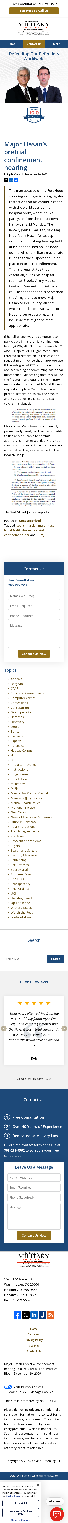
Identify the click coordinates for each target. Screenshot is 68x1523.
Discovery (17, 722)
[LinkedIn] (34, 1315)
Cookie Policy (16, 1392)
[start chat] (57, 1514)
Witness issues (21, 908)
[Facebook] (17, 1315)
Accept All (21, 1503)
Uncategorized (30, 521)
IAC (13, 760)
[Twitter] (26, 1315)
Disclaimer (34, 1334)
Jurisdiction (19, 779)
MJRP (14, 788)
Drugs (15, 727)
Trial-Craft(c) (20, 889)
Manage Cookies (41, 1392)
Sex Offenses (20, 865)
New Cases (18, 812)
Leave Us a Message (34, 1167)
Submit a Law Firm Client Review (34, 1078)
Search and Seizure (24, 850)
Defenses (17, 717)
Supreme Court (22, 874)
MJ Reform (18, 784)
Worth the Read (22, 912)
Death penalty (21, 712)
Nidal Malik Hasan (17, 530)
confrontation (21, 917)
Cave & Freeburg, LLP (47, 1461)
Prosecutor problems (26, 841)
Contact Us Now (34, 654)
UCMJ (40, 535)
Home (11, 44)
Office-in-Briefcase (24, 822)
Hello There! (54, 1501)
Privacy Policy (34, 1340)
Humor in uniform (23, 755)
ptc (27, 535)
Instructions (19, 769)
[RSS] (50, 1315)
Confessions (19, 703)
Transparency (20, 884)
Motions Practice (23, 807)
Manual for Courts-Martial (29, 793)
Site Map (34, 1345)
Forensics (17, 746)
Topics (10, 670)
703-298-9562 (27, 1289)
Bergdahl (17, 684)
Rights (15, 846)
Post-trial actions (23, 827)
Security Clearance (24, 855)
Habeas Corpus (21, 750)
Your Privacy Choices (28, 1387)
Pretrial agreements (25, 831)
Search (55, 959)
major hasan (47, 525)
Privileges (17, 836)
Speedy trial (19, 870)
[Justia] (42, 1315)
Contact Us (34, 44)
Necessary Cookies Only (20, 1512)
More (56, 44)
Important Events (23, 765)
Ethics (15, 731)
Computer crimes (23, 698)
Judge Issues (19, 774)
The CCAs (17, 879)
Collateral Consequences (28, 693)
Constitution (20, 708)
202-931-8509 (27, 1295)
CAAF (14, 688)
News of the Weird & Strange (31, 817)
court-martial (26, 525)
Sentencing (19, 860)
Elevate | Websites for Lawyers (34, 1475)
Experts (16, 741)
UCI (13, 893)
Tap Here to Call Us (33, 11)
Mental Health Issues (25, 803)
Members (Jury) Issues (26, 798)
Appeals (16, 679)
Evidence (17, 736)
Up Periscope (20, 903)
